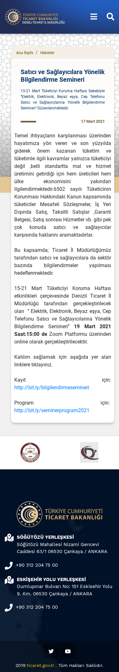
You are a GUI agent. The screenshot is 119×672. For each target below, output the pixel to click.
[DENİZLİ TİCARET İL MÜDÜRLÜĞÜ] (32, 16)
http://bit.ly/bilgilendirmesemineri (51, 387)
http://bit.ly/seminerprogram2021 (51, 410)
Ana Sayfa (24, 53)
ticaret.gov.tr (41, 665)
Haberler (47, 53)
